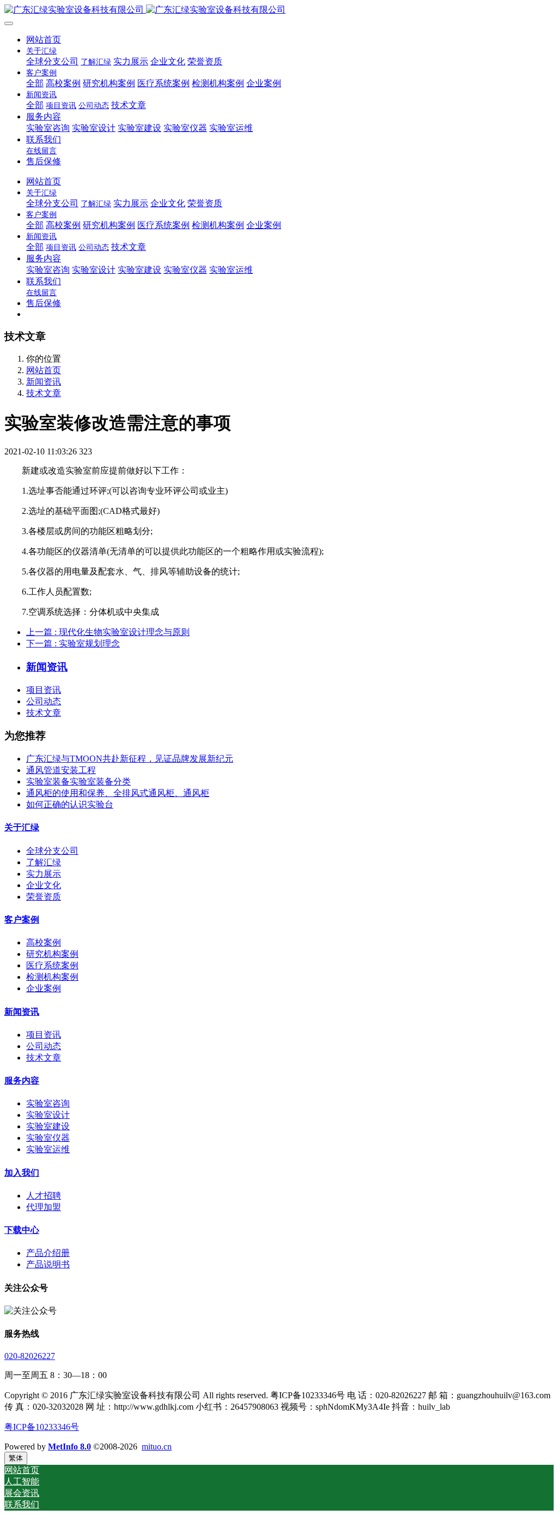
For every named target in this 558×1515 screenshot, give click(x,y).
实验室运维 (48, 1149)
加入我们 (21, 1172)
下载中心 (21, 1230)
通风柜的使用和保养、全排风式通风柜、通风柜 (117, 793)
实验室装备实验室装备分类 (78, 781)
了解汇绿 (43, 862)
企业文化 (43, 885)
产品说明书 (48, 1264)
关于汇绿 (21, 827)
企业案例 (43, 988)
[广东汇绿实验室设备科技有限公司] (279, 10)
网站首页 (43, 39)
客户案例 (21, 919)
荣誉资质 (43, 896)
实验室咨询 (48, 1103)
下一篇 (73, 643)
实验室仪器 (48, 1137)
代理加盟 (43, 1207)
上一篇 (108, 632)
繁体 (16, 1458)
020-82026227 (29, 1356)
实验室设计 (48, 1114)
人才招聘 (43, 1195)
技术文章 (43, 393)
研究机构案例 (52, 954)
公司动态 (43, 701)
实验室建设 (48, 1126)
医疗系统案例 (52, 965)
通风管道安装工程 (61, 770)
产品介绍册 (48, 1252)
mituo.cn (157, 1446)
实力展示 (43, 873)
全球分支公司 (52, 850)
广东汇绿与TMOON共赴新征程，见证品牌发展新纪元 (129, 758)
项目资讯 (43, 689)
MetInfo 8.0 (69, 1446)
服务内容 (21, 1080)
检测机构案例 (52, 976)
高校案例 (43, 942)
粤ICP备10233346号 (41, 1427)
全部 (35, 83)
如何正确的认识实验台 (69, 804)
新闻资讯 (43, 381)
